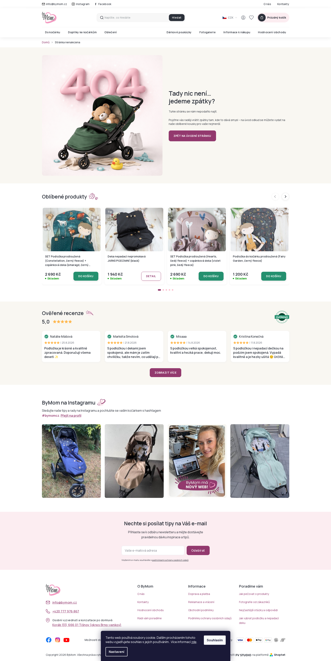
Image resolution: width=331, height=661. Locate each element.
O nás (267, 4)
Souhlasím (215, 640)
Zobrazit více (165, 372)
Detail (151, 276)
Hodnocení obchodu (150, 610)
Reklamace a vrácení (201, 602)
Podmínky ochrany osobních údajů (209, 618)
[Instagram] (57, 640)
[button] (159, 290)
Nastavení (116, 652)
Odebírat (198, 550)
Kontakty (283, 4)
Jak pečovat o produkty (254, 594)
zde (194, 642)
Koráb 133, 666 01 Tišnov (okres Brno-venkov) (87, 625)
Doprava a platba (199, 594)
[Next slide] (285, 196)
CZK (230, 17)
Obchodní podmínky (201, 610)
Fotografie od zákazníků (254, 602)
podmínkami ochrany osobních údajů (170, 560)
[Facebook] (49, 640)
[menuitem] (52, 32)
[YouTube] (66, 640)
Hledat (176, 17)
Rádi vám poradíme (149, 618)
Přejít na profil (71, 415)
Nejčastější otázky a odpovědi (258, 610)
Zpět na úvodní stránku (192, 136)
